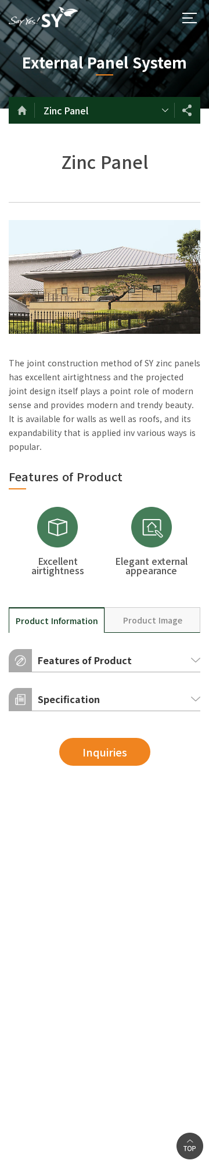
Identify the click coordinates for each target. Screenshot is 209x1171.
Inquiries (104, 751)
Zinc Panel (66, 110)
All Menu (189, 18)
